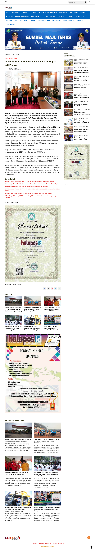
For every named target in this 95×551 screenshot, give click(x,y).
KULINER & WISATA (50, 16)
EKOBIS (82, 12)
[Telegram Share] (55, 288)
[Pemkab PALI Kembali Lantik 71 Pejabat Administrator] (68, 104)
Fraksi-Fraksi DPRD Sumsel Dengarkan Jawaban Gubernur (82, 113)
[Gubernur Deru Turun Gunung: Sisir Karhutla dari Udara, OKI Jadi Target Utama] (32, 320)
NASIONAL (15, 12)
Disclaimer (9, 20)
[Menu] (6, 2)
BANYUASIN (8, 58)
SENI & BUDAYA (36, 16)
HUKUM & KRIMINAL (22, 16)
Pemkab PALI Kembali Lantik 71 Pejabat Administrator (80, 105)
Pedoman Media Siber (44, 20)
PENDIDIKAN (73, 12)
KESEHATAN (63, 12)
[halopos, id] (13, 7)
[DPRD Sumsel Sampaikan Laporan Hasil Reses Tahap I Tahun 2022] (68, 79)
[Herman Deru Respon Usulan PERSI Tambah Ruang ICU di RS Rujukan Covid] (68, 137)
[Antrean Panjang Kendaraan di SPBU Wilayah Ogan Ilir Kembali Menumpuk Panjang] (13, 301)
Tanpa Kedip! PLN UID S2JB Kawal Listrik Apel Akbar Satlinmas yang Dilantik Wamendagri (31, 183)
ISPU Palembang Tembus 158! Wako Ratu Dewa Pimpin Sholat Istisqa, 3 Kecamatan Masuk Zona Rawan (32, 189)
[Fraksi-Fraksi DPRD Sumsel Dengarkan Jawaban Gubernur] (68, 112)
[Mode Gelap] (89, 2)
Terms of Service (10, 24)
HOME (8, 12)
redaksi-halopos (13, 68)
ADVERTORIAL (79, 16)
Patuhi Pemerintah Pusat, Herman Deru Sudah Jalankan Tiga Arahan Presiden (81, 130)
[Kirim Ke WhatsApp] (59, 288)
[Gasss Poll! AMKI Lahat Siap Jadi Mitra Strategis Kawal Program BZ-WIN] (52, 301)
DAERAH (34, 12)
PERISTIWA (9, 16)
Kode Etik (32, 20)
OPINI (70, 16)
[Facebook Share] (44, 288)
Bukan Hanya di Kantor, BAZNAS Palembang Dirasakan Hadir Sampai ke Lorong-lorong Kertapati (30, 196)
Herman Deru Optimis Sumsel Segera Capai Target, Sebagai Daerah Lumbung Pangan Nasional (82, 63)
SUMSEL (25, 12)
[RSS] (88, 537)
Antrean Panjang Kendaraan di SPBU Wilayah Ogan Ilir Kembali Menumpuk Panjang (29, 181)
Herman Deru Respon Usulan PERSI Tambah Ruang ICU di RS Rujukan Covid (82, 138)
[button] (85, 2)
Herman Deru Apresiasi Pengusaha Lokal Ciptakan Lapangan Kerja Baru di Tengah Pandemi (82, 122)
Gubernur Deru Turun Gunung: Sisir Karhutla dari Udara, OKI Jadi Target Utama (28, 193)
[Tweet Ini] (48, 288)
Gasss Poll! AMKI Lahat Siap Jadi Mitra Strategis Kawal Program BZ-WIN (26, 186)
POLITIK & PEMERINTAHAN (48, 12)
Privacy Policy (56, 20)
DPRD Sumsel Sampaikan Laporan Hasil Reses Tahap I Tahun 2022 (82, 79)
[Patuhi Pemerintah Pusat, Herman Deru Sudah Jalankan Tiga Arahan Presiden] (68, 129)
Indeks (16, 20)
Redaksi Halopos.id (68, 20)
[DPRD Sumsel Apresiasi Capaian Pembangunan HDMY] (68, 70)
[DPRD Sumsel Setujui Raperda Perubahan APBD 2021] (68, 95)
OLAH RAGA (63, 16)
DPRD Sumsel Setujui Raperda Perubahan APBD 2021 (82, 96)
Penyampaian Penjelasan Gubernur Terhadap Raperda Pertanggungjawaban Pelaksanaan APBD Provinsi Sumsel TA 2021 (82, 87)
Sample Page (79, 20)
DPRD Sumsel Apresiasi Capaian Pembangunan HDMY (81, 71)
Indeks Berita (23, 20)
